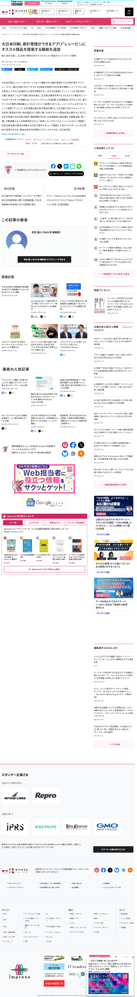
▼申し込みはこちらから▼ (99, 971)
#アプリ (28, 139)
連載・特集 (78, 12)
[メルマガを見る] (96, 870)
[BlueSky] (65, 453)
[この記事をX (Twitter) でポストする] (59, 166)
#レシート (65, 139)
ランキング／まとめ (77, 932)
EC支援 (99, 4)
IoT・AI (91, 2)
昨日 (100, 156)
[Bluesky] (116, 870)
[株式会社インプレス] (19, 971)
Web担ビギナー (45, 12)
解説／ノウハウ (75, 914)
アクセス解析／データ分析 (55, 28)
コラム (72, 923)
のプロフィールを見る (44, 259)
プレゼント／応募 (127, 923)
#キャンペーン (39, 139)
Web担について (95, 11)
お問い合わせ (77, 883)
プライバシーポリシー (16, 887)
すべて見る (115, 744)
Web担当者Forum (14, 12)
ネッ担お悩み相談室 (42, 452)
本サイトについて (15, 883)
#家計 (28, 143)
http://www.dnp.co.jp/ (13, 133)
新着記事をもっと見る (115, 133)
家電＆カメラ (55, 522)
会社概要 (75, 887)
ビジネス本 (34, 522)
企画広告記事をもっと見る (116, 484)
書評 (96, 918)
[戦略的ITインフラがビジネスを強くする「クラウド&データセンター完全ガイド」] (54, 959)
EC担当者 (48, 3)
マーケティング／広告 (18, 28)
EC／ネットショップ (31, 937)
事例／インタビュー (101, 914)
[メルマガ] (65, 445)
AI (32, 28)
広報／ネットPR (9, 937)
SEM (26, 941)
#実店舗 (74, 139)
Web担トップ (6, 34)
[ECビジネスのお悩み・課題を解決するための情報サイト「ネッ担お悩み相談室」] (54, 984)
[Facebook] (73, 445)
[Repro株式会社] (45, 796)
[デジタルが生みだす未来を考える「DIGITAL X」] (76, 976)
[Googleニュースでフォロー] (123, 870)
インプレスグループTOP (112, 887)
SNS (39, 28)
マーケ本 (13, 522)
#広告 (34, 143)
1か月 (127, 156)
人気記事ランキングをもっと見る (115, 274)
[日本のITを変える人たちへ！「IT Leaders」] (76, 967)
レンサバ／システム (53, 932)
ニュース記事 (125, 918)
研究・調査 (106, 2)
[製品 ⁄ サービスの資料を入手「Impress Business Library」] (54, 976)
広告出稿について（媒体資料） (51, 883)
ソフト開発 (85, 2)
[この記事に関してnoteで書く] (72, 166)
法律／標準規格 (9, 932)
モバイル (49, 937)
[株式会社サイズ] (76, 827)
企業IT (79, 2)
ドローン (87, 4)
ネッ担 (30, 452)
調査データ (74, 918)
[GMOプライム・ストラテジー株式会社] (107, 827)
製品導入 (65, 3)
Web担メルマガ (63, 12)
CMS (93, 28)
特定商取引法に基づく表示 (50, 887)
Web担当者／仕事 (53, 926)
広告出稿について (112, 11)
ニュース (16, 34)
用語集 (123, 927)
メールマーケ (8, 941)
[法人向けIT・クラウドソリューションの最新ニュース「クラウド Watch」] (54, 967)
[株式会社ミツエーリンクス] (15, 796)
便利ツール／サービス (78, 927)
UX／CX (28, 932)
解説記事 (124, 914)
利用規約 (106, 883)
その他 (48, 941)
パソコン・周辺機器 (76, 522)
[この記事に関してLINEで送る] (79, 166)
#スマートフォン (53, 139)
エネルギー (80, 4)
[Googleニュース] (73, 453)
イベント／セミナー (101, 927)
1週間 (113, 156)
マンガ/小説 (98, 923)
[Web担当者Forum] (14, 871)
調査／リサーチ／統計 (108, 28)
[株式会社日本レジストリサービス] (15, 827)
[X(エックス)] (81, 445)
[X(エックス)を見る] (110, 870)
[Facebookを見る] (103, 870)
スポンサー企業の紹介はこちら (113, 849)
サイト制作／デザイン (78, 28)
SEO (4, 28)
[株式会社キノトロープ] (45, 827)
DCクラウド (98, 2)
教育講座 (93, 4)
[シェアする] (53, 166)
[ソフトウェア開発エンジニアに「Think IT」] (76, 959)
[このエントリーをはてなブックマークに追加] (66, 166)
